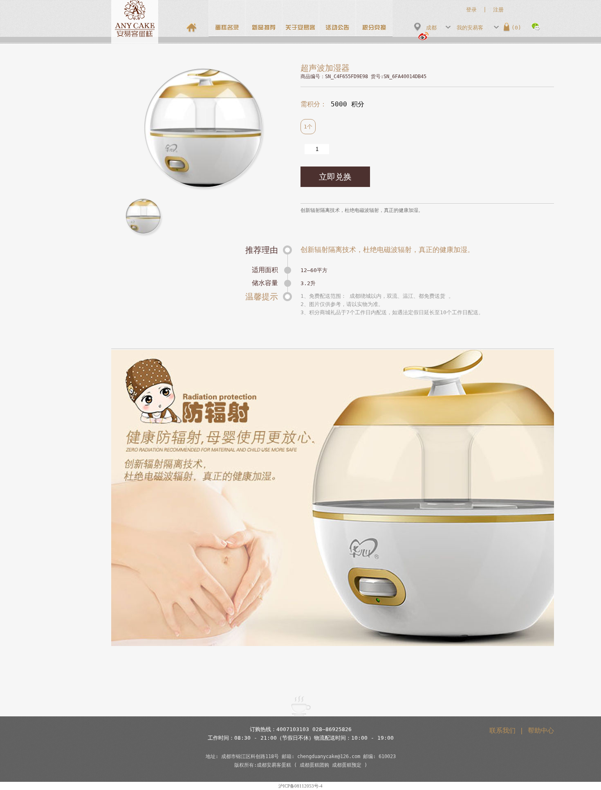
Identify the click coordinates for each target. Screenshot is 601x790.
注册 (498, 10)
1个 (308, 127)
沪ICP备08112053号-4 (300, 785)
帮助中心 (541, 730)
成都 (431, 28)
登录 (471, 10)
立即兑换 (335, 177)
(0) (516, 28)
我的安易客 (470, 28)
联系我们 (502, 730)
